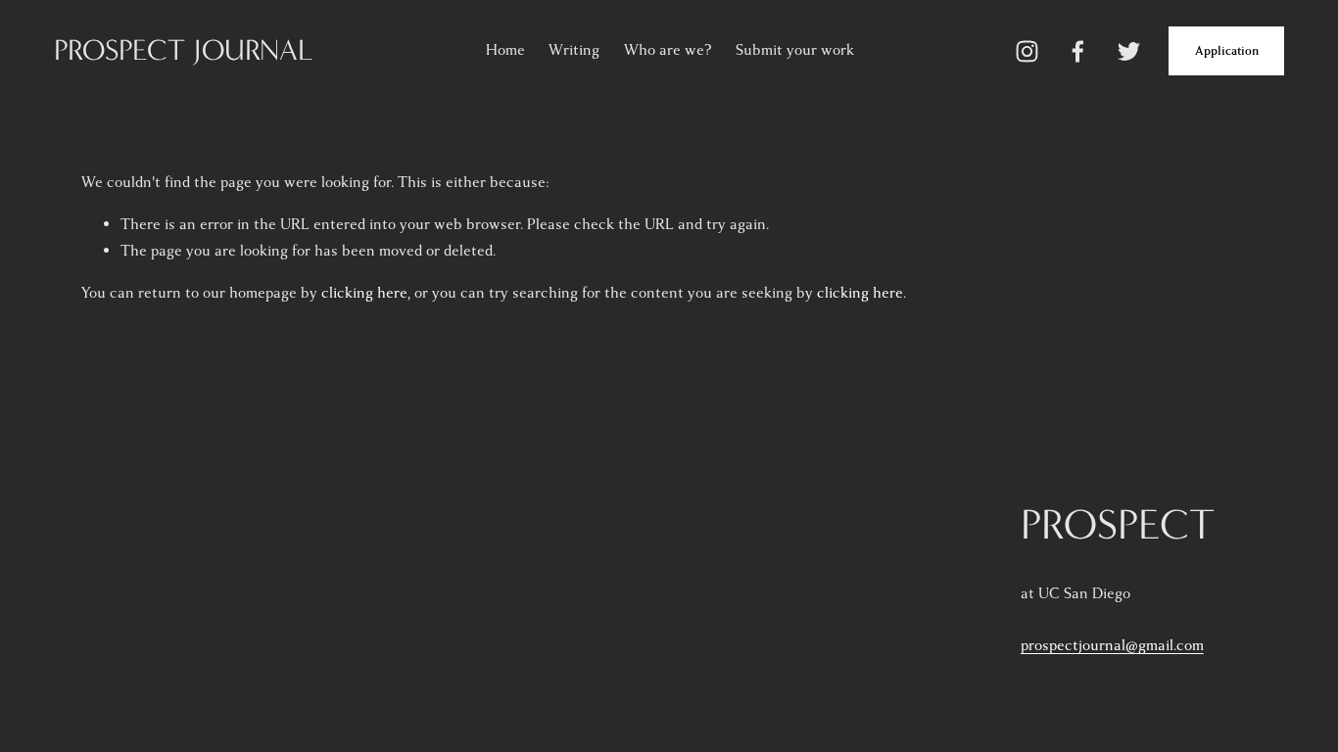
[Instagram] (1027, 51)
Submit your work (795, 50)
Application (1227, 51)
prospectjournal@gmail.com (1112, 645)
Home (505, 50)
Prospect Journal (183, 50)
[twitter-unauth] (1129, 51)
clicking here (364, 293)
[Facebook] (1078, 51)
